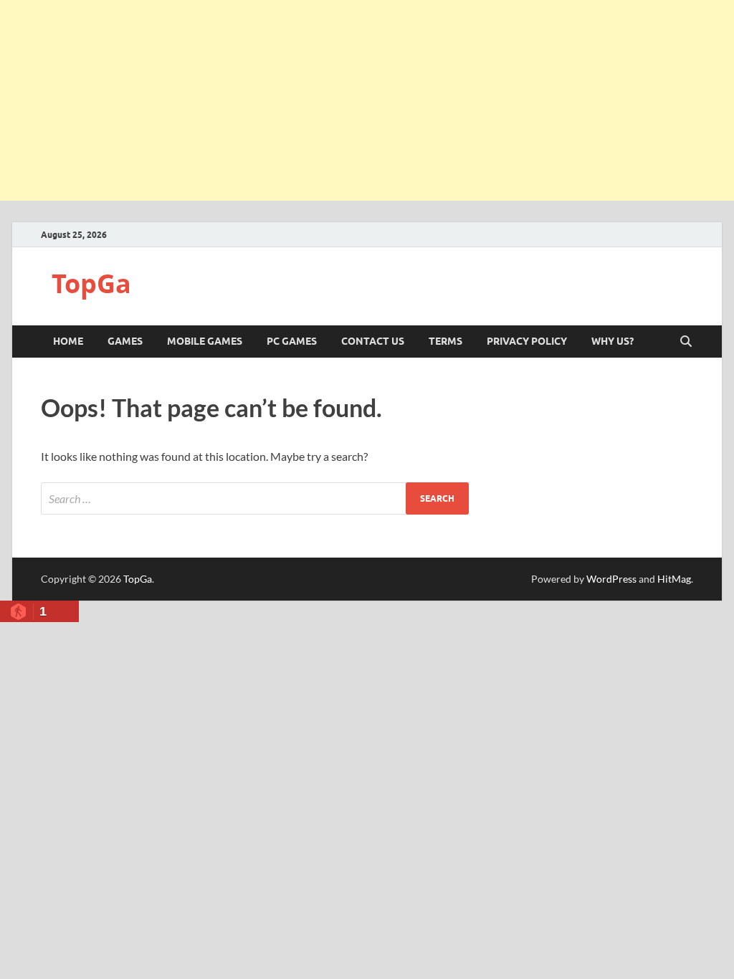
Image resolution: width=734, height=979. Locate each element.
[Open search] (686, 341)
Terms (445, 341)
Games (125, 341)
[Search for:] (255, 498)
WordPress (611, 579)
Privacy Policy (527, 341)
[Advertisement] (367, 100)
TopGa (91, 283)
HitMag (674, 579)
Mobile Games (204, 341)
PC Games (292, 341)
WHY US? (612, 341)
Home (68, 341)
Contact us (372, 341)
